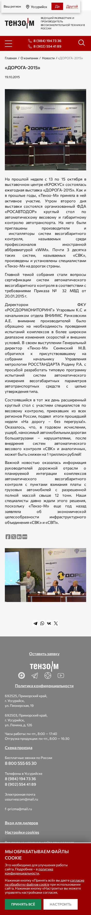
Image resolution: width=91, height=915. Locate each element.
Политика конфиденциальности (44, 685)
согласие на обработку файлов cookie (44, 882)
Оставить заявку (44, 653)
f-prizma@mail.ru (18, 809)
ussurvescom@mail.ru (21, 799)
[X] (56, 623)
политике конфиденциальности (29, 871)
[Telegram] (35, 623)
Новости (48, 58)
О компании (29, 58)
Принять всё (23, 904)
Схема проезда (18, 747)
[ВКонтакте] (49, 623)
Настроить (60, 904)
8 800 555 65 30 (21, 763)
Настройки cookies (22, 832)
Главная (11, 58)
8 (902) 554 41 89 (47, 46)
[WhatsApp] (42, 623)
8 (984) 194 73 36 (47, 41)
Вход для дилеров (21, 822)
